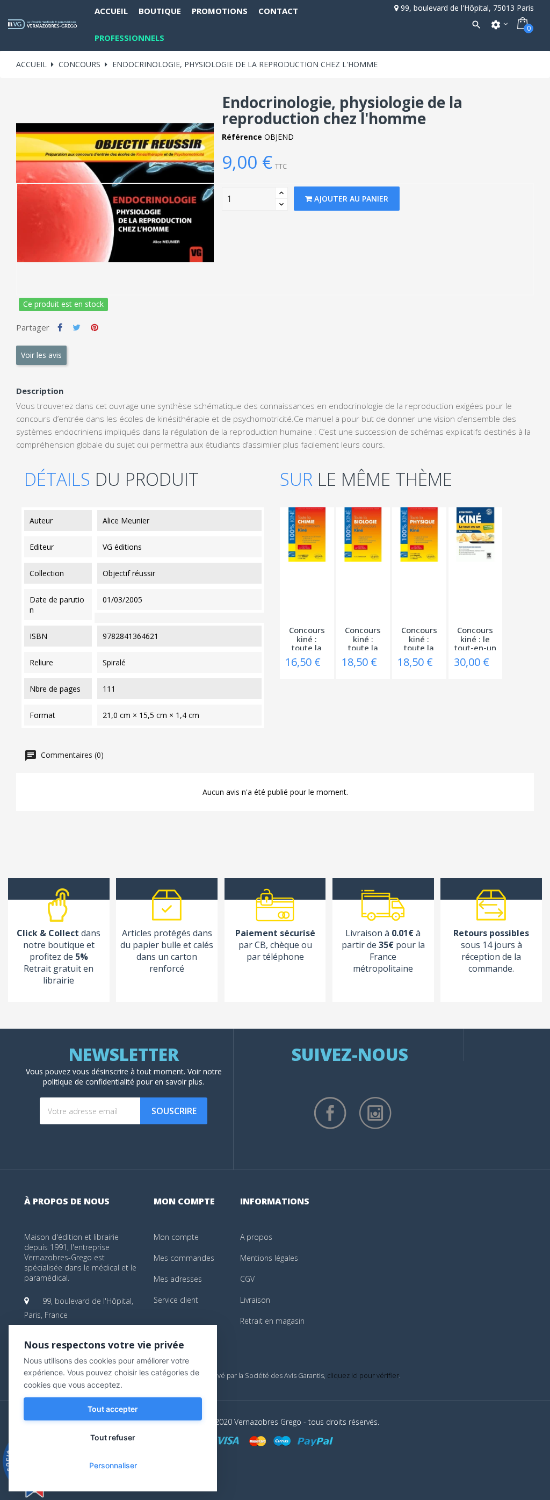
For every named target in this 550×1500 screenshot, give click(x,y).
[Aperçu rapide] (285, 530)
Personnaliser (113, 1465)
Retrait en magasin (272, 1321)
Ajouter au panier (350, 198)
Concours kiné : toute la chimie (307, 638)
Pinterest (94, 327)
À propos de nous (67, 1201)
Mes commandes (184, 1258)
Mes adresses (178, 1279)
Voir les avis (41, 355)
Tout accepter (113, 1408)
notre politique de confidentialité (132, 1076)
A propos (256, 1237)
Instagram (375, 1113)
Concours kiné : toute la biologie (363, 638)
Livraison (255, 1300)
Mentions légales (269, 1258)
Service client (176, 1300)
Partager (59, 327)
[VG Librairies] (43, 24)
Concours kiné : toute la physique (419, 638)
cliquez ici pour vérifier (363, 1375)
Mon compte (176, 1237)
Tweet (77, 327)
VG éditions (122, 547)
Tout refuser (112, 1437)
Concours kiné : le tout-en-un (475, 638)
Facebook (330, 1113)
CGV (247, 1279)
